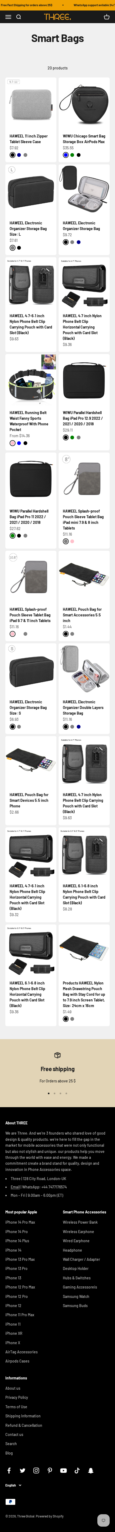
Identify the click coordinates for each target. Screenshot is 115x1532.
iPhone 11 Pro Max (19, 1314)
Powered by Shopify (50, 1516)
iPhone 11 (13, 1324)
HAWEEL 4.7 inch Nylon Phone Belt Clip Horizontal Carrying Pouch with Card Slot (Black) (82, 327)
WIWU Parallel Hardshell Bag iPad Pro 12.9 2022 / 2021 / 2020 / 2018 (83, 418)
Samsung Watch (76, 1296)
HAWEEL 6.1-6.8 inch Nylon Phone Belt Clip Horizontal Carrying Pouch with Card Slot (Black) (27, 994)
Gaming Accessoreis (80, 1287)
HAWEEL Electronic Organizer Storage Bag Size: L (28, 228)
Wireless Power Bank (80, 1222)
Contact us (14, 1434)
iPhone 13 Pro (16, 1268)
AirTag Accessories (21, 1352)
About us (12, 1388)
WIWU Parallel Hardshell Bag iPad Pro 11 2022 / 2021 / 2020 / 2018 (29, 517)
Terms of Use (16, 1406)
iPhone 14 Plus (17, 1240)
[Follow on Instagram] (36, 1470)
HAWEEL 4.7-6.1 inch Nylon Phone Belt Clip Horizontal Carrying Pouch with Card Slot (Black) (27, 897)
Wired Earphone (76, 1240)
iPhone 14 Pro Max (20, 1222)
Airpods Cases (17, 1361)
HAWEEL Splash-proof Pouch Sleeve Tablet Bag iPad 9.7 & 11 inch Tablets (30, 615)
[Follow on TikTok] (77, 1470)
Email (15, 1187)
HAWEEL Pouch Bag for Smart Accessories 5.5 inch (82, 615)
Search (11, 1443)
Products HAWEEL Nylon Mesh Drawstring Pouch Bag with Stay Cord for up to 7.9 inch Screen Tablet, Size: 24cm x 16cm (84, 994)
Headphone (72, 1250)
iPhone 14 (13, 1250)
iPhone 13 (13, 1278)
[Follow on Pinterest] (49, 1470)
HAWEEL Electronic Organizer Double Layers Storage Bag (83, 707)
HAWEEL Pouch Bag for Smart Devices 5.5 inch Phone (29, 800)
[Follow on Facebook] (9, 1470)
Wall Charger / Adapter (81, 1259)
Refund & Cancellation (23, 1425)
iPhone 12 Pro (16, 1296)
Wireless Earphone (78, 1231)
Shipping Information (23, 1416)
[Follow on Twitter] (22, 1470)
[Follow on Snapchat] (90, 1470)
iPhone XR (13, 1333)
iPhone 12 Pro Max (20, 1287)
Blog (9, 1453)
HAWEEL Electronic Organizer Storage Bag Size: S (28, 707)
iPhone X (12, 1342)
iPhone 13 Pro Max (20, 1259)
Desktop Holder (76, 1268)
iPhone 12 (13, 1305)
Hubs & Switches (77, 1278)
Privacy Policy (16, 1397)
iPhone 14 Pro (16, 1231)
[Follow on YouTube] (63, 1470)
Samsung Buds (75, 1305)
